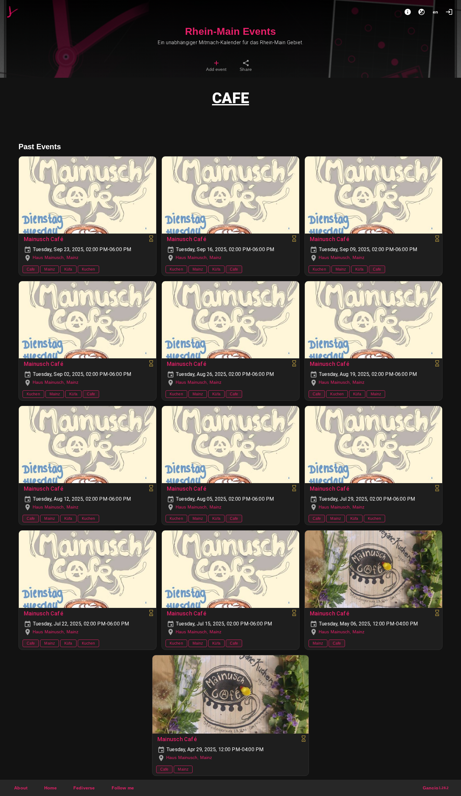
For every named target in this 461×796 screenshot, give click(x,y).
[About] (408, 12)
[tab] (216, 66)
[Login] (449, 12)
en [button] (435, 11)
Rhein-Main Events (230, 31)
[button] (84, 788)
